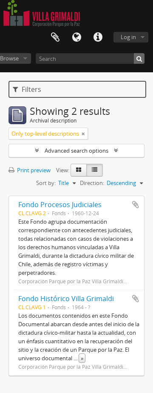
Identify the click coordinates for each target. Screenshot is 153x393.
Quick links (97, 37)
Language (76, 37)
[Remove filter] (83, 133)
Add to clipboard (135, 204)
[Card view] (79, 170)
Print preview (33, 170)
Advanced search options (76, 150)
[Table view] (94, 170)
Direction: (92, 183)
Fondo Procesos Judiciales (60, 204)
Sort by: (46, 183)
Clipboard (55, 37)
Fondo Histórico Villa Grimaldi (66, 298)
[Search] (139, 58)
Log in (128, 37)
